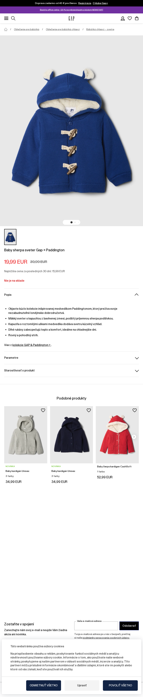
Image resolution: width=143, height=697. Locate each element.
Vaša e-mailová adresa (89, 621)
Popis (8, 294)
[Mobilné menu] (6, 18)
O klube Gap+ (100, 3)
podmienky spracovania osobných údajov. (106, 637)
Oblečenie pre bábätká (26, 29)
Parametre (11, 357)
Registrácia (84, 3)
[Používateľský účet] (123, 18)
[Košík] (137, 18)
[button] (71, 222)
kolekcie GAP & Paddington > (31, 345)
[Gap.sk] (71, 18)
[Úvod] (5, 29)
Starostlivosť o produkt (19, 370)
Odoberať (129, 625)
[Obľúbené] (130, 18)
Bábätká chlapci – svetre (100, 29)
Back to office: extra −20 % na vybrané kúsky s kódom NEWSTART (71, 10)
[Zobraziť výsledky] (13, 18)
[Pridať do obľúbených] (43, 410)
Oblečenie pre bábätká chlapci (63, 29)
